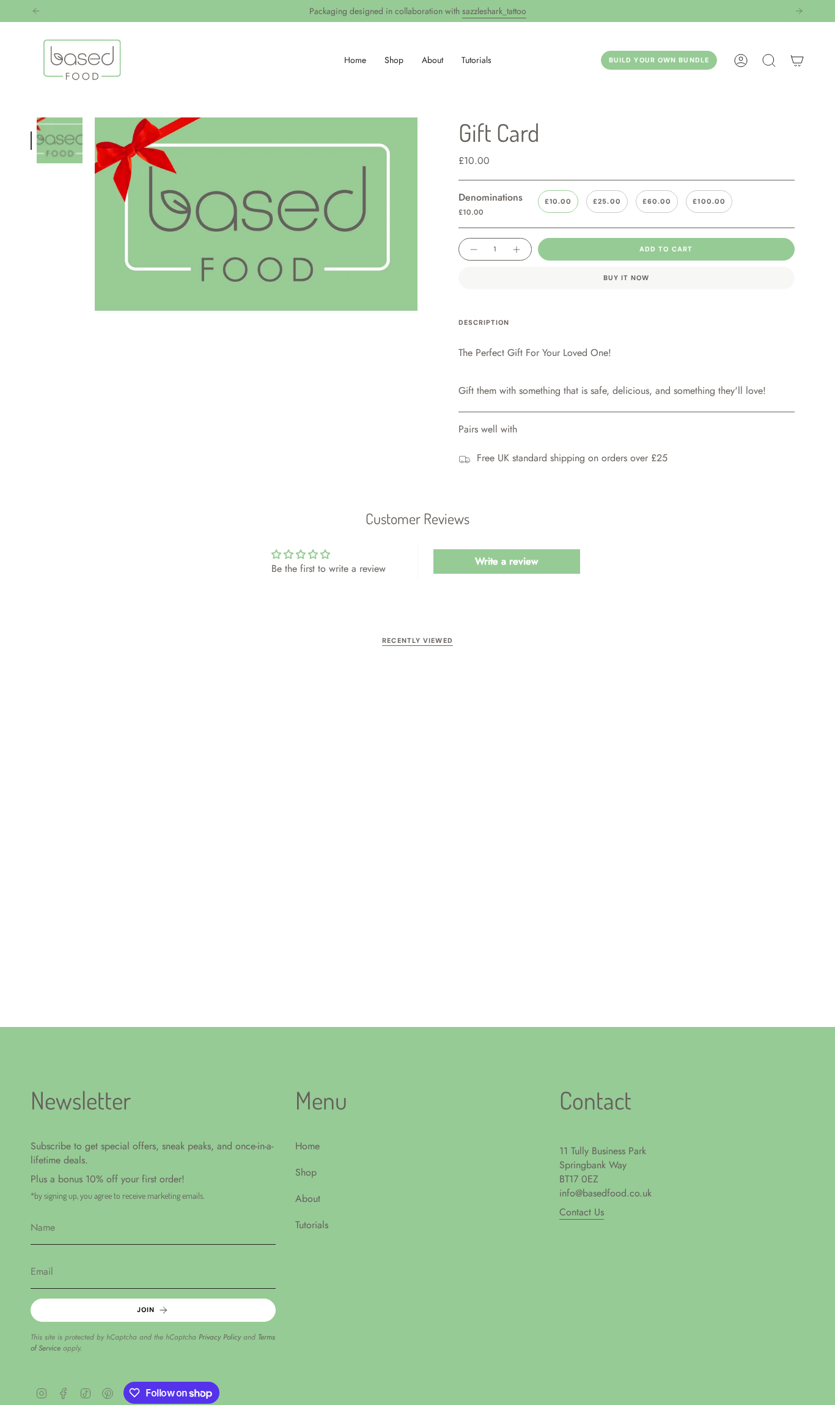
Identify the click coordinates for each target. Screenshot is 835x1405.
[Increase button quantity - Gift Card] (517, 249)
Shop (306, 1172)
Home (307, 1146)
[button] (394, 60)
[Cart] (797, 60)
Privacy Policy (220, 1337)
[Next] (798, 11)
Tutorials (311, 1225)
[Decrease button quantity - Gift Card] (473, 249)
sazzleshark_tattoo (494, 11)
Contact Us (581, 1212)
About (307, 1199)
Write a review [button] (506, 561)
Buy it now (626, 277)
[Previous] (36, 11)
